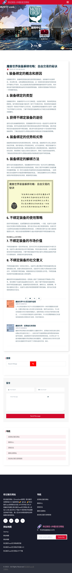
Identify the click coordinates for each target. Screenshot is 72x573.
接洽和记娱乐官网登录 (15, 458)
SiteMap (6, 532)
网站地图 (6, 536)
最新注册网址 (12, 453)
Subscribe (61, 537)
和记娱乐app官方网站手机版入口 (13, 547)
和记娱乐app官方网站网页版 (12, 543)
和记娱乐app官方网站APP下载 (13, 551)
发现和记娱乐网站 (14, 437)
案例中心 (11, 442)
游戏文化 (11, 448)
